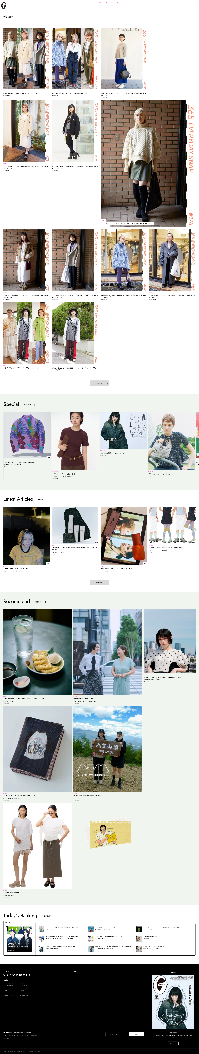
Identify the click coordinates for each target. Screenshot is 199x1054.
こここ (64, 1044)
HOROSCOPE (134, 966)
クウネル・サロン (58, 1044)
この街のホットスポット (25, 993)
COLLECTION (63, 966)
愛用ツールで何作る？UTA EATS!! (27, 988)
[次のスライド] (7, 481)
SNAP (55, 966)
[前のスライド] (4, 481)
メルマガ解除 (6, 1038)
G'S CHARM (72, 966)
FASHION (48, 966)
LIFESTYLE (104, 966)
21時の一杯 (22, 990)
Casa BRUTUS (26, 1044)
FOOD (111, 966)
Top (4, 12)
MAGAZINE (150, 966)
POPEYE (13, 1044)
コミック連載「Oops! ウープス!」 (27, 983)
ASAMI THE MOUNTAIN (8, 993)
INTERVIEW (95, 966)
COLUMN (126, 966)
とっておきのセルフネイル (9, 985)
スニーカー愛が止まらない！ (9, 983)
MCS (68, 1044)
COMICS (118, 966)
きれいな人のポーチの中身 (9, 988)
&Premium (36, 1044)
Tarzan (41, 1044)
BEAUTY (80, 966)
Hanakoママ (50, 1044)
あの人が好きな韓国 (24, 995)
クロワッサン (19, 1044)
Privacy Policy (37, 1051)
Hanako (31, 1044)
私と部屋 (5, 990)
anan (4, 1044)
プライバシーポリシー (19, 1035)
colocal (45, 1044)
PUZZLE (143, 966)
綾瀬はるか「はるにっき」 (9, 995)
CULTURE (87, 966)
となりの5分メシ (23, 985)
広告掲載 (31, 1051)
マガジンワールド (24, 1051)
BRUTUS (8, 1044)
